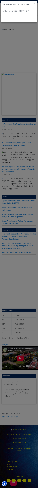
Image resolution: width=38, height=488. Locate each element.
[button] (4, 483)
